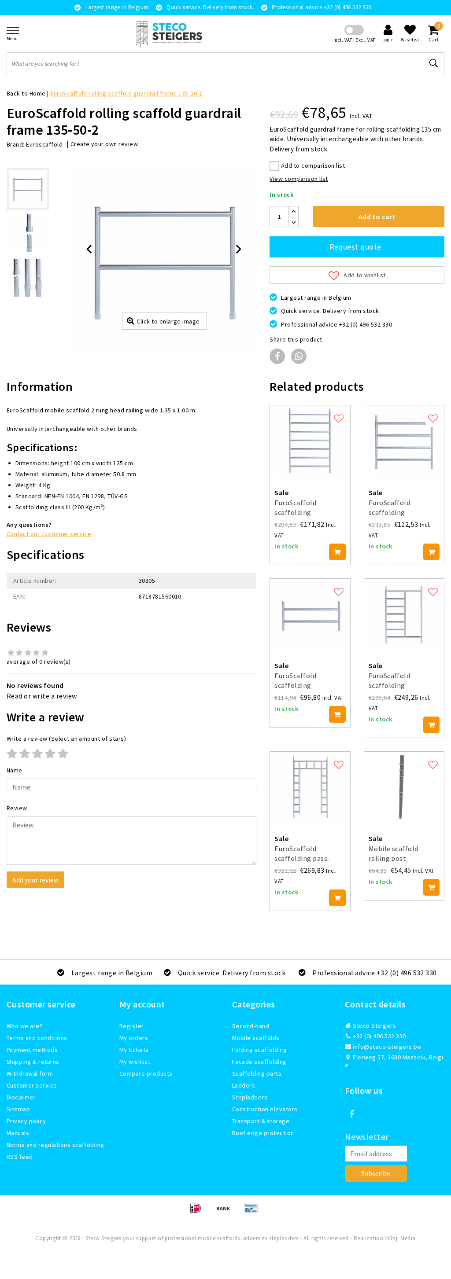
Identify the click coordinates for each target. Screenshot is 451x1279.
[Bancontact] (253, 1212)
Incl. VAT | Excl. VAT (354, 40)
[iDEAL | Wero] (198, 1212)
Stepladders (249, 1097)
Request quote (355, 247)
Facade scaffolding (259, 1062)
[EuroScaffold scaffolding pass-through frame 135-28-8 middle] (309, 787)
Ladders (243, 1085)
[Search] (434, 63)
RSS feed (20, 1157)
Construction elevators (265, 1109)
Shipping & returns (33, 1062)
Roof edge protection (263, 1133)
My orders (133, 1038)
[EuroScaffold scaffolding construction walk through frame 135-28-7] (404, 614)
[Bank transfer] (226, 1212)
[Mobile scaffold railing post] (404, 787)
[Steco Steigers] (169, 34)
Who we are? (24, 1026)
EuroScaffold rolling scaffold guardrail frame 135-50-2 (126, 93)
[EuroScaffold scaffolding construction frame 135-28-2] (309, 614)
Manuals (18, 1133)
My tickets (134, 1050)
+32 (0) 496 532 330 (378, 1036)
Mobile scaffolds (256, 1038)
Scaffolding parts (256, 1073)
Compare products (146, 1073)
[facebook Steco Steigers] (351, 1114)
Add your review (35, 879)
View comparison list (299, 179)
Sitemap (18, 1109)
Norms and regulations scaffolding (55, 1145)
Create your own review (104, 144)
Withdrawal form (30, 1073)
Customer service (32, 1085)
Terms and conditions (37, 1038)
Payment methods (32, 1050)
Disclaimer (21, 1097)
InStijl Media (399, 1238)
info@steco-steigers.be (387, 1047)
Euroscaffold (44, 144)
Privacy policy (26, 1121)
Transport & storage (260, 1121)
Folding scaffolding (259, 1050)
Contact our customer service (49, 534)
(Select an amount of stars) (66, 738)
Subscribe (375, 1173)
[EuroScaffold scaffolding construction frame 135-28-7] (309, 440)
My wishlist (134, 1062)
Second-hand (250, 1026)
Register (131, 1026)
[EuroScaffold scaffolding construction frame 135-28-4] (404, 440)
